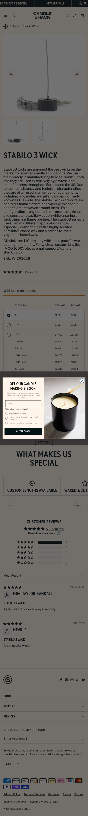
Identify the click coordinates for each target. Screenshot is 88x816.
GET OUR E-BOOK (23, 431)
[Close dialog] (82, 381)
